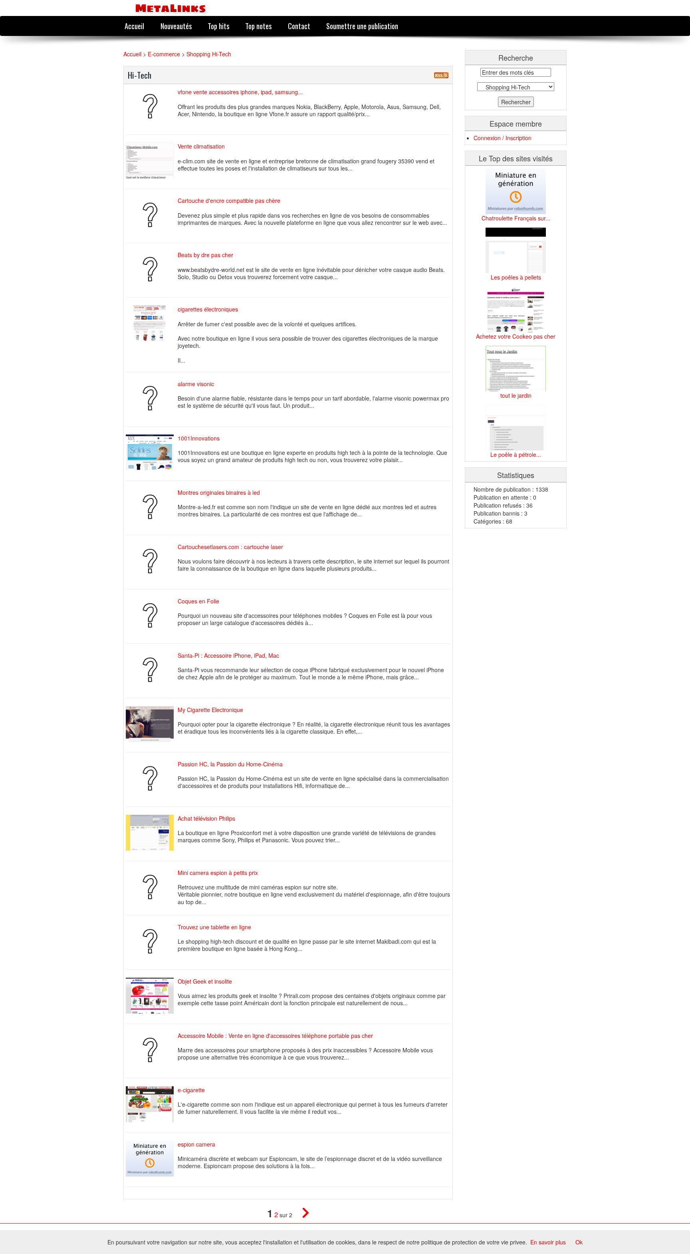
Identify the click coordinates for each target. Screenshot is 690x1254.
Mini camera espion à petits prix (218, 873)
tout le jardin (515, 395)
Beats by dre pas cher (205, 255)
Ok (579, 1242)
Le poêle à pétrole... (515, 454)
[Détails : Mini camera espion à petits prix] (152, 887)
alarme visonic (196, 384)
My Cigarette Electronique (210, 710)
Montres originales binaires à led (219, 492)
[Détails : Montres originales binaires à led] (152, 507)
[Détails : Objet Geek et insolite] (152, 996)
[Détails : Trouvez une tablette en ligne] (152, 941)
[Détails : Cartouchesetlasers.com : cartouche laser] (152, 561)
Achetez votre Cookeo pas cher (515, 336)
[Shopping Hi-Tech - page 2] (301, 1214)
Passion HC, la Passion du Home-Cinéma (230, 764)
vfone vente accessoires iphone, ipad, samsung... (240, 92)
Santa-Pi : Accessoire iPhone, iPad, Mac (228, 655)
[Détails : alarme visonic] (152, 398)
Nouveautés (176, 25)
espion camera (196, 1144)
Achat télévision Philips (206, 818)
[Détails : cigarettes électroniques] (152, 323)
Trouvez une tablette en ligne (214, 927)
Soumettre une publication (362, 25)
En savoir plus (548, 1242)
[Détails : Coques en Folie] (152, 615)
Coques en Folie (198, 601)
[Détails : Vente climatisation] (152, 161)
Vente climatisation (201, 146)
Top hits (218, 25)
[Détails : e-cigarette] (152, 1104)
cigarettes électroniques (208, 309)
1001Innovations (199, 438)
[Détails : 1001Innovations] (152, 452)
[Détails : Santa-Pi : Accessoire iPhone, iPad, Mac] (152, 670)
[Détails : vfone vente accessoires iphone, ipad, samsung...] (152, 106)
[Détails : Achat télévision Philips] (152, 833)
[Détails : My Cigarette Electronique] (152, 724)
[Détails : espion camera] (152, 1159)
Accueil (134, 25)
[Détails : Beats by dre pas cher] (152, 269)
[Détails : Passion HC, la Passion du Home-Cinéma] (152, 778)
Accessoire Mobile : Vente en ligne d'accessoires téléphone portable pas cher (275, 1036)
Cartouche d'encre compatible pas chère (229, 200)
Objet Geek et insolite (205, 981)
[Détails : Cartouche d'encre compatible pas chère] (152, 215)
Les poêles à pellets (516, 277)
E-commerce (165, 54)
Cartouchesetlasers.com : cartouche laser (230, 547)
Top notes (258, 25)
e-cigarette (191, 1090)
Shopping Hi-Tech (208, 54)
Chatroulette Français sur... (516, 218)
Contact (299, 25)
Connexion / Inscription (502, 138)
